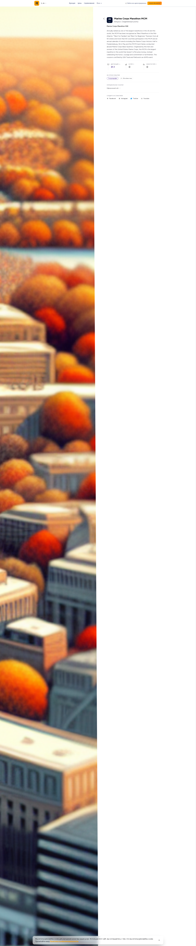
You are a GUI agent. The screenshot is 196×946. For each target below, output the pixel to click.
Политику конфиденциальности (64, 941)
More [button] (98, 3)
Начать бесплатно (154, 3)
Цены (80, 3)
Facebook (112, 98)
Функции (72, 3)
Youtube (146, 98)
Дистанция (114, 64)
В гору (131, 64)
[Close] (159, 940)
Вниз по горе (150, 64)
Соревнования (89, 3)
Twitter (135, 98)
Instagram (124, 98)
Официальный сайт (113, 88)
